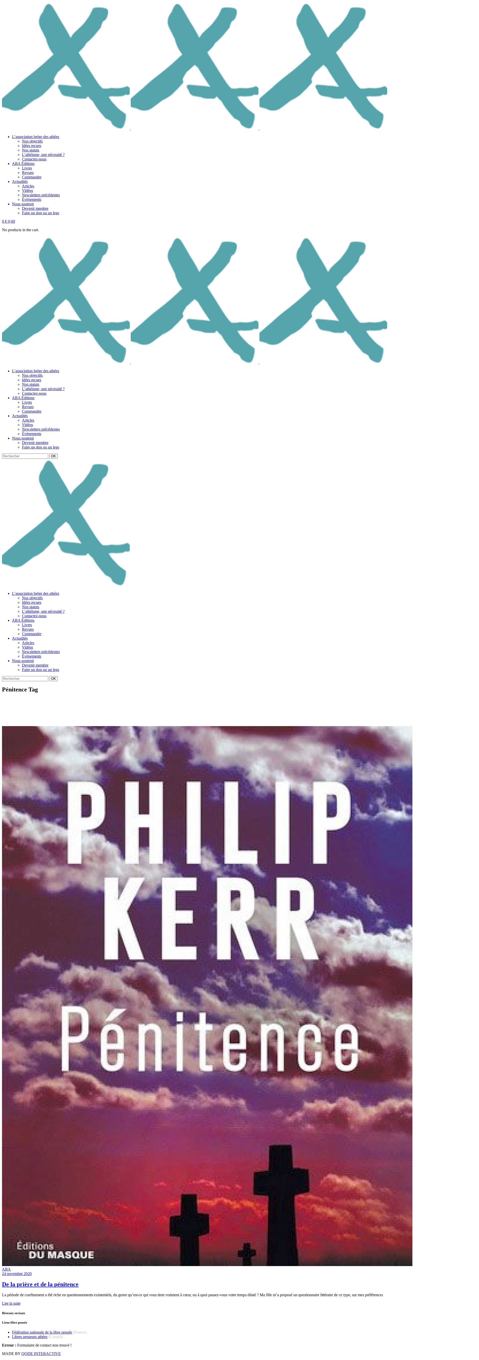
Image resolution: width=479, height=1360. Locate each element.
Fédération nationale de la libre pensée (42, 1332)
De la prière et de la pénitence (40, 1284)
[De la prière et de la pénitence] (207, 1265)
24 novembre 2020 (17, 1274)
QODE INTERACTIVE (41, 1354)
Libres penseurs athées (29, 1337)
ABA (6, 1269)
